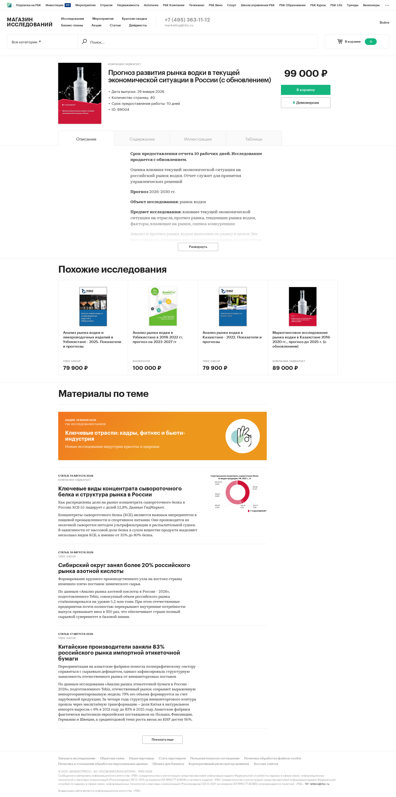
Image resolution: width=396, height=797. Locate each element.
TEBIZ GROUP (72, 361)
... (387, 4)
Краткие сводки (134, 18)
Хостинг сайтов (266, 764)
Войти (384, 22)
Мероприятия (102, 18)
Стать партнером (172, 758)
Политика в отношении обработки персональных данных (103, 764)
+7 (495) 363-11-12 (187, 19)
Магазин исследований (29, 22)
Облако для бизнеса (168, 764)
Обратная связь (112, 758)
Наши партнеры (141, 758)
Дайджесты (138, 25)
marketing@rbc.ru (179, 25)
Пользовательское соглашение (214, 758)
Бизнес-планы (72, 25)
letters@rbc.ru (319, 783)
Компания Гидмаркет (124, 64)
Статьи (115, 25)
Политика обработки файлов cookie (272, 758)
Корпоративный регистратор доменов (219, 764)
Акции (96, 25)
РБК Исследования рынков (85, 424)
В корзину (306, 90)
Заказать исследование (76, 758)
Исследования (72, 18)
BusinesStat (141, 361)
